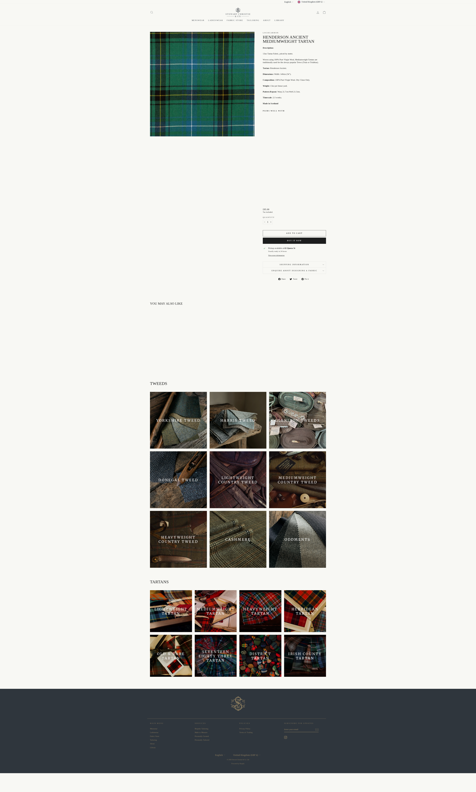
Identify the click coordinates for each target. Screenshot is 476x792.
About (267, 20)
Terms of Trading (246, 732)
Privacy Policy (244, 729)
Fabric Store (235, 20)
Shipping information (294, 264)
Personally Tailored (202, 740)
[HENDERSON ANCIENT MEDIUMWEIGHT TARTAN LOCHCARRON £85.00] (269, 157)
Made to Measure (201, 732)
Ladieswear (215, 20)
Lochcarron (271, 33)
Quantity (269, 217)
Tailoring (253, 20)
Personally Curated (202, 736)
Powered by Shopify (237, 763)
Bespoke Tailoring (201, 729)
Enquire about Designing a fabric (294, 271)
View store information (276, 255)
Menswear (198, 20)
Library (279, 20)
